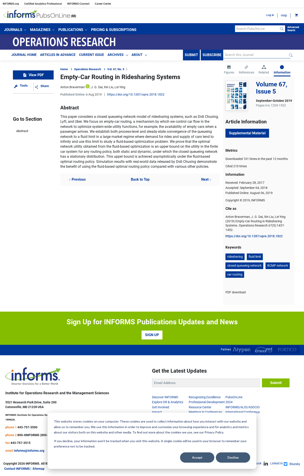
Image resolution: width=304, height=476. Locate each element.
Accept (197, 457)
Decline (233, 457)
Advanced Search (293, 29)
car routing (234, 274)
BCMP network (277, 265)
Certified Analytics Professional (43, 3)
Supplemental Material (247, 133)
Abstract (22, 131)
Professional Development (207, 402)
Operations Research (87, 69)
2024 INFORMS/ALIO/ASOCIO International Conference (242, 407)
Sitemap (38, 468)
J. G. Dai (97, 87)
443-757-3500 (27, 427)
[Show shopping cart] (296, 15)
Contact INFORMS (17, 468)
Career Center (103, 3)
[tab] (229, 70)
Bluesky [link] (295, 464)
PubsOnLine (233, 397)
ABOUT (137, 55)
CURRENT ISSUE (91, 55)
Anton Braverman (72, 87)
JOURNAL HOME (23, 55)
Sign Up (152, 335)
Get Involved (160, 407)
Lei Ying (120, 87)
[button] (15, 29)
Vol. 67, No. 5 (115, 69)
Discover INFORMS (165, 397)
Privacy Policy (214, 432)
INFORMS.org (11, 3)
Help (284, 15)
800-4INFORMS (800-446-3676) (39, 435)
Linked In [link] (276, 463)
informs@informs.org (29, 450)
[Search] (281, 28)
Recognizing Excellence (205, 397)
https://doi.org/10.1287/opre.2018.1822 (135, 94)
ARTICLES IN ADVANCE (57, 55)
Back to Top (140, 179)
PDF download (235, 292)
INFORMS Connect (78, 3)
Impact (157, 412)
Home (64, 69)
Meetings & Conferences (205, 412)
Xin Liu (108, 87)
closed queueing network (244, 265)
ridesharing (235, 256)
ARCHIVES (115, 55)
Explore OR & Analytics (167, 402)
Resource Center (200, 407)
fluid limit (255, 256)
